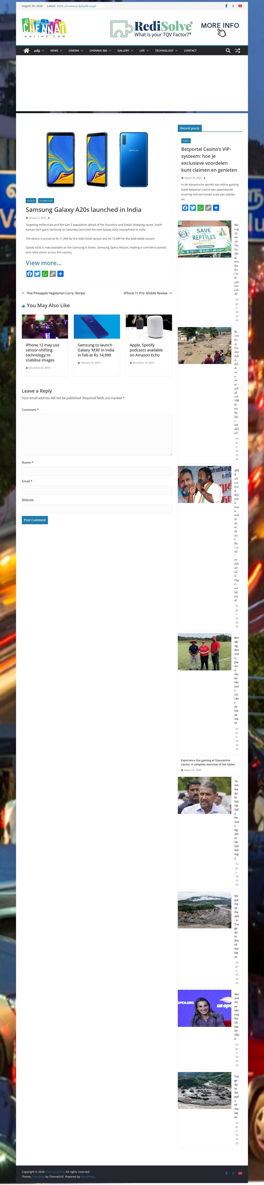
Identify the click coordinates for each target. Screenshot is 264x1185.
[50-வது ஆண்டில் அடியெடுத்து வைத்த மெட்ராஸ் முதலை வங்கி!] (204, 273)
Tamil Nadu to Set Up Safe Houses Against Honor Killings (236, 819)
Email (27, 481)
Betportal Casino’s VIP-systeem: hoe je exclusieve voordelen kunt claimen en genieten (209, 159)
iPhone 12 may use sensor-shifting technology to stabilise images (42, 352)
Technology (164, 50)
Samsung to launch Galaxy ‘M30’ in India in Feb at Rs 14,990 (96, 350)
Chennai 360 (98, 50)
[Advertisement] (132, 84)
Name (27, 462)
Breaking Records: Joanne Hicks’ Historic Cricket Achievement (236, 680)
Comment (30, 410)
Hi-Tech (31, 200)
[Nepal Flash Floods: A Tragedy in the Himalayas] (204, 940)
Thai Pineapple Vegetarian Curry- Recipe (55, 293)
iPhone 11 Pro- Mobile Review (145, 293)
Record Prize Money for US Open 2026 (236, 1016)
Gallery (123, 50)
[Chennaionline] (26, 50)
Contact (190, 50)
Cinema (74, 50)
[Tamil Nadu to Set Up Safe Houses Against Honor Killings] (204, 833)
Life (142, 50)
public (186, 140)
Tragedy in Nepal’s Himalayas (236, 1097)
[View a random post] (237, 50)
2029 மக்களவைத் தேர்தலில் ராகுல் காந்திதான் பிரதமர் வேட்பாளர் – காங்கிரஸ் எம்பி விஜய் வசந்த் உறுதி (236, 535)
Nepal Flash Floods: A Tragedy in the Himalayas (236, 926)
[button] (42, 50)
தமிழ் (37, 50)
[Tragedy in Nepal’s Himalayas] (204, 1110)
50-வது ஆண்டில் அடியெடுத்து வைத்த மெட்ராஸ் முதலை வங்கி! (236, 259)
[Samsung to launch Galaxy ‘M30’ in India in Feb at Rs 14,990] (97, 317)
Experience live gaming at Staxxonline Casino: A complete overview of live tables (208, 762)
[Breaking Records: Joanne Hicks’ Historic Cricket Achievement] (204, 693)
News (54, 50)
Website (28, 500)
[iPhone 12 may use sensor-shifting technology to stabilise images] (45, 317)
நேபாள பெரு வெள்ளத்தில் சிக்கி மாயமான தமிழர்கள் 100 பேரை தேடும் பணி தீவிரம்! (236, 382)
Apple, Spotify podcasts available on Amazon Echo (146, 350)
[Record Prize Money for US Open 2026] (204, 1030)
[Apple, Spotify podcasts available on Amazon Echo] (149, 317)
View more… (44, 263)
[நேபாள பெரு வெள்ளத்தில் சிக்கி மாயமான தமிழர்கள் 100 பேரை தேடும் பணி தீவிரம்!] (204, 395)
